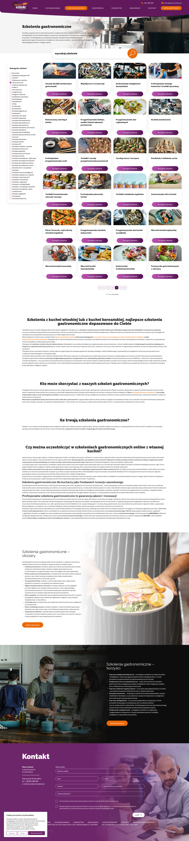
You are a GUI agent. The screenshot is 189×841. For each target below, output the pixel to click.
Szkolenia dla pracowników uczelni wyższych (23, 136)
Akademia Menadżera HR (20, 75)
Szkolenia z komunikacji (20, 179)
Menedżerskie (17, 101)
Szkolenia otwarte (18, 156)
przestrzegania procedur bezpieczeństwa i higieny (124, 337)
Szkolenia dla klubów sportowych (23, 127)
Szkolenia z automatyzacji (21, 177)
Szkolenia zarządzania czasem (22, 189)
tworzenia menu (100, 337)
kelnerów (153, 392)
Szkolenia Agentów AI (19, 111)
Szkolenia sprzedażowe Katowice (23, 160)
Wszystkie (15, 73)
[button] (35, 10)
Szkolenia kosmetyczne (20, 149)
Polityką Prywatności (95, 808)
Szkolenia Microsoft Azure (21, 153)
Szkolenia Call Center (19, 116)
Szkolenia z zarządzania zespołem (23, 187)
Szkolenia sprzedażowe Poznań (22, 165)
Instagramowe (17, 92)
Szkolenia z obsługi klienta (21, 184)
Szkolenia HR (16, 144)
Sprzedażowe (16, 108)
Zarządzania (16, 196)
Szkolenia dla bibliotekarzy (21, 120)
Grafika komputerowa (19, 85)
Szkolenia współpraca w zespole (23, 175)
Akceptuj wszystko (36, 833)
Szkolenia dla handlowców (21, 123)
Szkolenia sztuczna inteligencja (22, 172)
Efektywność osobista (19, 80)
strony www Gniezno (48, 830)
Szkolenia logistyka (18, 151)
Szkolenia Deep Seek (19, 118)
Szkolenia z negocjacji (19, 182)
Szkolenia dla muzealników (21, 132)
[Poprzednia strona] (99, 287)
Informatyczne (17, 90)
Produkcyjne (16, 106)
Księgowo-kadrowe (18, 94)
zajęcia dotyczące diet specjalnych (34, 339)
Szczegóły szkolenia (59, 94)
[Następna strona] (125, 287)
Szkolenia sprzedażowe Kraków (22, 163)
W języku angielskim (19, 194)
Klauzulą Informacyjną (78, 808)
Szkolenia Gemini (18, 142)
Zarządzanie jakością (19, 198)
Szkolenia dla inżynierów (20, 125)
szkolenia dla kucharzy (140, 392)
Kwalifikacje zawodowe (20, 97)
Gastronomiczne (17, 82)
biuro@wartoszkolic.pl (36, 784)
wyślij (137, 815)
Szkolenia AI (16, 113)
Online (14, 104)
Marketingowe (17, 99)
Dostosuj (11, 833)
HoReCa (15, 87)
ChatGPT (15, 78)
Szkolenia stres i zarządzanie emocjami (21, 169)
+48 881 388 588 (31, 781)
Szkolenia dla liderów (19, 130)
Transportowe (17, 191)
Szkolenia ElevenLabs (19, 139)
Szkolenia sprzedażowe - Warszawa (24, 158)
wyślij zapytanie (33, 625)
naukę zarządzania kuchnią (64, 337)
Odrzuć (22, 833)
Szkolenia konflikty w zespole (22, 146)
